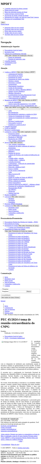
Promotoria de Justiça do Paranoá (18, 248)
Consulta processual (11, 126)
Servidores (11, 200)
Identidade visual (13, 207)
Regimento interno (14, 134)
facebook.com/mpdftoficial (9, 426)
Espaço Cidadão (13, 169)
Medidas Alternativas (14, 93)
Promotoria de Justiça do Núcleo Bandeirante (22, 247)
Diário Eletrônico (13, 165)
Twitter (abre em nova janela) (13, 33)
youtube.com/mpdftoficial (8, 429)
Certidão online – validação (16, 160)
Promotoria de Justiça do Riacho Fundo (20, 254)
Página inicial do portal (11, 10)
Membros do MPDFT (11, 100)
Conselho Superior (10, 61)
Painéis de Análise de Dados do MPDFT (20, 177)
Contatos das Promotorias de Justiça (19, 227)
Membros (11, 198)
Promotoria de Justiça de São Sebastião (20, 259)
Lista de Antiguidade (14, 102)
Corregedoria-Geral (10, 62)
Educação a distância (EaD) (16, 167)
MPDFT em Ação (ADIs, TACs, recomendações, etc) (21, 105)
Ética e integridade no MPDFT (17, 96)
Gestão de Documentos (15, 88)
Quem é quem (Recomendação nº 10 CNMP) (22, 104)
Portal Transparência (14, 182)
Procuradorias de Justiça (15, 76)
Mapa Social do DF (14, 174)
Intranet (3, 301)
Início (6, 277)
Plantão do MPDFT (10, 195)
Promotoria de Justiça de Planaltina (18, 250)
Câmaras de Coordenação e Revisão (15, 53)
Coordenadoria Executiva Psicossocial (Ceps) (22, 95)
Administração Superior (15, 74)
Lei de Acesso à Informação (16, 170)
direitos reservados (23, 448)
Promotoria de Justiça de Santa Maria (19, 257)
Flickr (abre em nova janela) (13, 31)
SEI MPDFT (12, 189)
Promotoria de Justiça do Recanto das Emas (21, 252)
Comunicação (9, 205)
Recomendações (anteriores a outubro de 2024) (22, 114)
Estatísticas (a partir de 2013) (17, 125)
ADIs (10, 111)
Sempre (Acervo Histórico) (16, 91)
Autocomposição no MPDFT (17, 98)
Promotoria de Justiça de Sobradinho (19, 261)
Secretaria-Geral (9, 52)
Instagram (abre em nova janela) (14, 27)
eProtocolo (11, 191)
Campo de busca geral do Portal (14, 14)
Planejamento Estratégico (16, 86)
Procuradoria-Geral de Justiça (13, 50)
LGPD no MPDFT (10, 128)
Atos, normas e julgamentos (16, 140)
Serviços (7, 142)
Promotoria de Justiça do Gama (17, 243)
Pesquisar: (5, 291)
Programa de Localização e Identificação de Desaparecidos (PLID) (21, 187)
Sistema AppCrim (13, 193)
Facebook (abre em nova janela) (14, 29)
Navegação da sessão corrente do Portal (16, 15)
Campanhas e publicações (16, 213)
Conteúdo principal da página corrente (16, 8)
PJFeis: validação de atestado (17, 181)
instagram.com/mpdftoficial (9, 431)
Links (10, 172)
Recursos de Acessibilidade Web (14, 19)
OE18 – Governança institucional (15, 338)
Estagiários (11, 202)
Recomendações (13, 112)
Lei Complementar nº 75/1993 (17, 135)
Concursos (8, 197)
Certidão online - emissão (16, 158)
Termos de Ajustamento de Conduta (19, 116)
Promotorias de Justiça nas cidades (18, 79)
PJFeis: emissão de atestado (16, 179)
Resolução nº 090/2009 (15, 137)
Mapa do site (15, 444)
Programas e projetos (14, 82)
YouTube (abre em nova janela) (14, 34)
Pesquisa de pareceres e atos (16, 59)
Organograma (12, 84)
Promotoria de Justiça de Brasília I (18, 236)
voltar (20, 441)
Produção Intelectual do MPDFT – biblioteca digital (24, 184)
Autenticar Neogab (14, 149)
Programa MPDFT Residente (13, 204)
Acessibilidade (5, 295)
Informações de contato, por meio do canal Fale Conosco (22, 17)
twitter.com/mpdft (6, 427)
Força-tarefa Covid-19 (15, 123)
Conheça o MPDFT (11, 72)
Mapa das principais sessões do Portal (16, 12)
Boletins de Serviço (14, 153)
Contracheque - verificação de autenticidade (21, 163)
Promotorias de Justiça (15, 77)
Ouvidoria (8, 64)
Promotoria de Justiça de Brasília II (18, 238)
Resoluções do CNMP (15, 139)
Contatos (11, 214)
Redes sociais (12, 209)
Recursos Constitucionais (16, 121)
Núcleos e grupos (13, 81)
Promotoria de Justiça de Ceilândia (18, 242)
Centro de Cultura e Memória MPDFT (20, 89)
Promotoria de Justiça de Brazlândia (19, 240)
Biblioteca (11, 151)
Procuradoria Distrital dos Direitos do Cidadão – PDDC (21, 222)
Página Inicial (5, 24)
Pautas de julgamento (14, 57)
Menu (3, 22)
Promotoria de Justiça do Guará (17, 245)
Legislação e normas (11, 132)
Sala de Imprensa (13, 211)
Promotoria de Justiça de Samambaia (19, 255)
